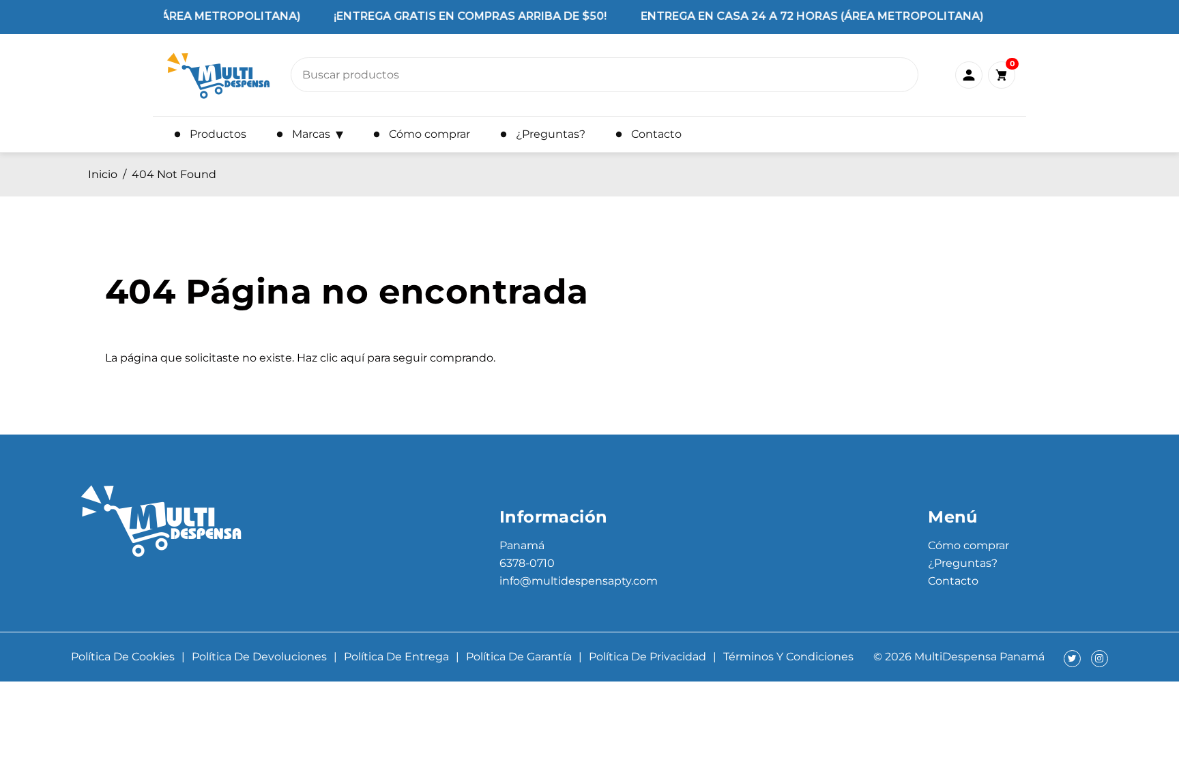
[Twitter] (1072, 658)
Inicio (102, 174)
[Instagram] (1099, 658)
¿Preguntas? (963, 563)
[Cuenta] (968, 75)
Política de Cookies (123, 656)
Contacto (953, 580)
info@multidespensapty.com (578, 580)
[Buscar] (900, 78)
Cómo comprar (968, 545)
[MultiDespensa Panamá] (218, 75)
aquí (352, 357)
